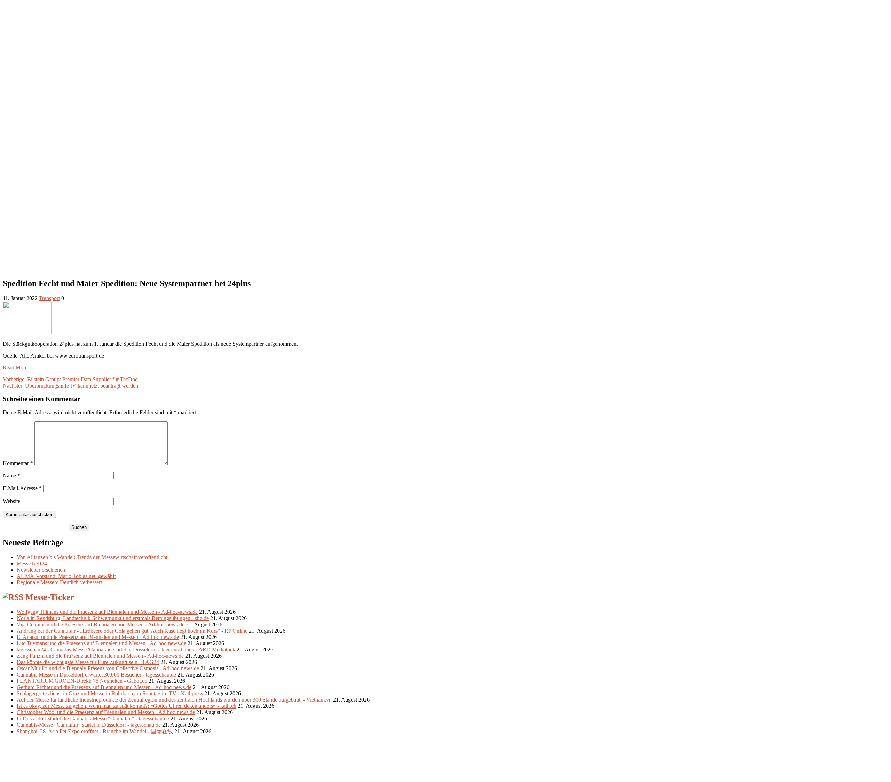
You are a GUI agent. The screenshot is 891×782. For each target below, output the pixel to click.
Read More (15, 367)
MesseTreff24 (32, 563)
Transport (49, 298)
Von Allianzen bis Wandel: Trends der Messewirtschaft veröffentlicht (92, 557)
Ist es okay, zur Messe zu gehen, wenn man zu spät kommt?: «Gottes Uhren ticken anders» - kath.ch (126, 706)
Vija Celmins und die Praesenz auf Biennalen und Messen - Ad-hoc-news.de (100, 624)
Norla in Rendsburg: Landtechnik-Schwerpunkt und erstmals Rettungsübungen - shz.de (113, 618)
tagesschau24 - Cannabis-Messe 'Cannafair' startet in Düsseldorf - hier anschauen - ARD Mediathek (126, 649)
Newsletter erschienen (41, 570)
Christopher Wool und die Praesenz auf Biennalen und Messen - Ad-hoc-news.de (106, 712)
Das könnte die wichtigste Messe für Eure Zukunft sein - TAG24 (88, 662)
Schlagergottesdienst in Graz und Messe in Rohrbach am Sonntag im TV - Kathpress (110, 693)
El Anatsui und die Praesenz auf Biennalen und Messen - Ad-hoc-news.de (98, 637)
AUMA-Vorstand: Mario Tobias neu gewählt (66, 576)
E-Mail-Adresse (22, 488)
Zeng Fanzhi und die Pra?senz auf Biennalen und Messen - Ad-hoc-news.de (100, 656)
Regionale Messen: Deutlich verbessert (59, 582)
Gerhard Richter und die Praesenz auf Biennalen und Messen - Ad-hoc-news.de (104, 687)
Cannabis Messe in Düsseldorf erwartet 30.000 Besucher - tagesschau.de (96, 675)
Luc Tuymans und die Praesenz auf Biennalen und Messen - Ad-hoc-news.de (101, 643)
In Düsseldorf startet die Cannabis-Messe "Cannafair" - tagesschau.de (93, 718)
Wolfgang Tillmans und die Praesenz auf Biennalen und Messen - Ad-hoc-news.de (107, 612)
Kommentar (18, 463)
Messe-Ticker (49, 597)
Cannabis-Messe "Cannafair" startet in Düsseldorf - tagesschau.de (89, 725)
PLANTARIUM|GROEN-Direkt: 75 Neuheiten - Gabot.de (82, 681)
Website (11, 501)
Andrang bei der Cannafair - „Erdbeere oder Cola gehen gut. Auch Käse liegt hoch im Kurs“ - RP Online (132, 631)
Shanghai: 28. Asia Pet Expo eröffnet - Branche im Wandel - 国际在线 (95, 731)
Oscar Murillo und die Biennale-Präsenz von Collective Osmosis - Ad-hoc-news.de (108, 668)
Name (11, 475)
